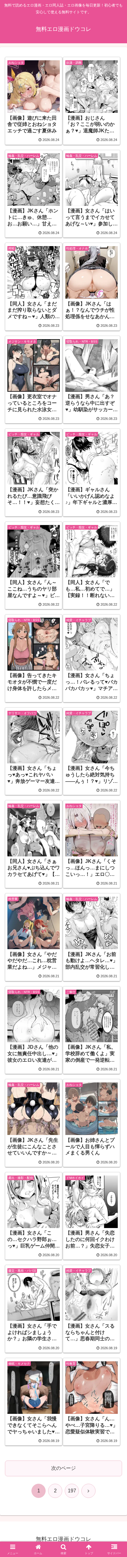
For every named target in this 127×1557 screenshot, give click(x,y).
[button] (114, 1051)
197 (72, 1490)
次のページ (63, 1468)
